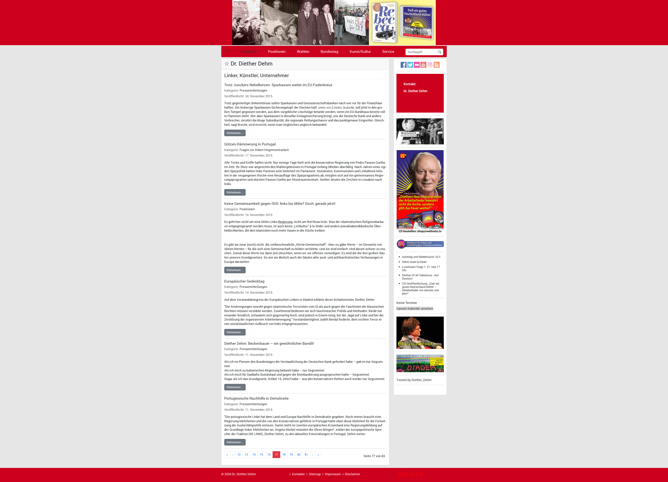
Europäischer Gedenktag (244, 281)
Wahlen (303, 51)
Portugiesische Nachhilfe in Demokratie (256, 398)
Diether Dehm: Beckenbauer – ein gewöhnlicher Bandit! (269, 343)
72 (239, 454)
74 (254, 454)
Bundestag (329, 51)
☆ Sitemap (313, 474)
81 (306, 454)
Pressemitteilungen (253, 90)
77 (276, 454)
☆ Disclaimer (350, 474)
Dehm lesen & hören (414, 262)
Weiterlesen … (234, 133)
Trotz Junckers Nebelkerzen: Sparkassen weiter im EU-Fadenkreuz (278, 84)
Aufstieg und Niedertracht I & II (421, 257)
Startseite (249, 51)
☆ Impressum (331, 474)
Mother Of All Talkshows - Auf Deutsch (420, 276)
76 (269, 454)
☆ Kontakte (297, 474)
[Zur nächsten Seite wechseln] (312, 454)
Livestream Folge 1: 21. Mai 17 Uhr (421, 268)
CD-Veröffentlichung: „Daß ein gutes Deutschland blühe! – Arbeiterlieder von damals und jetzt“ (420, 288)
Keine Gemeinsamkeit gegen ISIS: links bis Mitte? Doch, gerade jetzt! (280, 203)
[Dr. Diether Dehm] (334, 22)
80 (298, 454)
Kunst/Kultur (360, 51)
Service (388, 51)
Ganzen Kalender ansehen (414, 309)
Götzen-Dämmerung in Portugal (250, 144)
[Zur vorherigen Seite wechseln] (232, 454)
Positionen (276, 51)
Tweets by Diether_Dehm (414, 380)
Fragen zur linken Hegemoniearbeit (264, 150)
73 (246, 454)
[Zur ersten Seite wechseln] (227, 454)
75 (261, 454)
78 (283, 454)
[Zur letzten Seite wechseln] (318, 454)
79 (291, 454)
